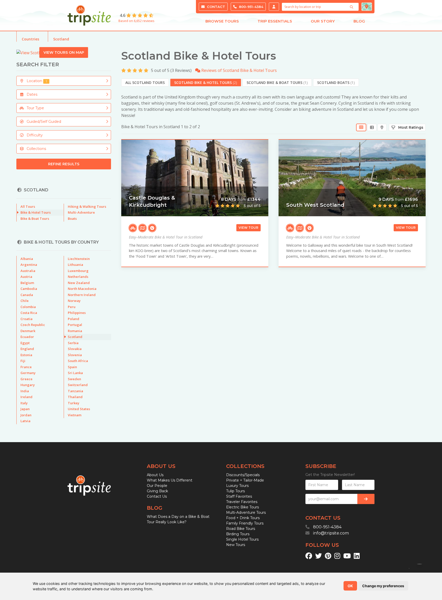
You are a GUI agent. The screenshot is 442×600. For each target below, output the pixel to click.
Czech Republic (32, 324)
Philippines (77, 312)
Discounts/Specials (243, 475)
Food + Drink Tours (243, 518)
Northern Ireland (82, 294)
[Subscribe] (365, 499)
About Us (155, 475)
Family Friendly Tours (244, 523)
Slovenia (75, 355)
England (27, 348)
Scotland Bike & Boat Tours (277, 82)
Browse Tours (222, 21)
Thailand (75, 397)
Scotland (61, 39)
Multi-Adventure (81, 212)
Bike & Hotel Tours (35, 212)
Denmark (27, 331)
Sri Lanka (75, 372)
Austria (26, 276)
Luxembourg (78, 270)
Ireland (26, 397)
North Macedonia (82, 288)
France (26, 367)
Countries (30, 39)
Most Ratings (409, 127)
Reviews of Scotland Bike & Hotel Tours (238, 70)
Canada (26, 294)
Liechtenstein (79, 258)
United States (79, 409)
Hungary (27, 385)
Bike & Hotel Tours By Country (61, 242)
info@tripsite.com (331, 533)
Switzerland (78, 385)
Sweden (74, 379)
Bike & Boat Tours (34, 218)
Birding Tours (237, 534)
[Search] (352, 7)
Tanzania (75, 391)
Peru (71, 306)
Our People (157, 485)
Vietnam (74, 415)
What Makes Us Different (169, 480)
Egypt (25, 343)
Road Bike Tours (240, 528)
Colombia (28, 306)
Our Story (323, 21)
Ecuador (27, 336)
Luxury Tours (237, 485)
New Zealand (79, 282)
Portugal (75, 324)
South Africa (78, 360)
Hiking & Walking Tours (87, 206)
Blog (359, 21)
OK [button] (350, 586)
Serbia (73, 343)
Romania (75, 331)
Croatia (26, 319)
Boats (72, 218)
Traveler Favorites (241, 501)
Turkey (73, 403)
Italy (24, 403)
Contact (215, 7)
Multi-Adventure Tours (246, 512)
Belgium (27, 282)
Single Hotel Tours (242, 539)
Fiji (22, 360)
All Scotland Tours (145, 82)
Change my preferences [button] (383, 586)
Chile (24, 300)
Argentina (28, 264)
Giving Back (157, 491)
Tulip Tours (235, 491)
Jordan (25, 415)
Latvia (25, 421)
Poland (73, 319)
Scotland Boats (336, 82)
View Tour (248, 228)
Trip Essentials (275, 21)
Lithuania (75, 264)
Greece (26, 379)
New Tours (235, 544)
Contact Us (157, 496)
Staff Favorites (239, 496)
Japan (25, 409)
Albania (26, 258)
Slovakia (75, 348)
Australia (27, 270)
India (24, 391)
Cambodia (28, 288)
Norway (74, 300)
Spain (72, 367)
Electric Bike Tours (242, 507)
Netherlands (78, 276)
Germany (28, 372)
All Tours (27, 206)
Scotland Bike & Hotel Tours (205, 82)
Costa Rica (28, 312)
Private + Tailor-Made (245, 480)
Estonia (26, 355)
